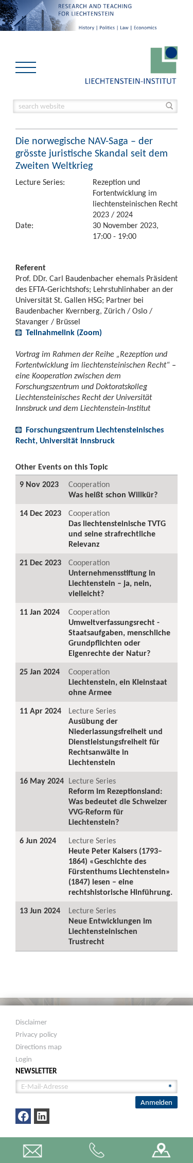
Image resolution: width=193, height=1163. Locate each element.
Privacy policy (36, 1034)
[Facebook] (23, 1116)
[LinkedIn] (41, 1116)
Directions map (38, 1046)
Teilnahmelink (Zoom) (64, 332)
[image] (131, 64)
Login (23, 1059)
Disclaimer (31, 1022)
